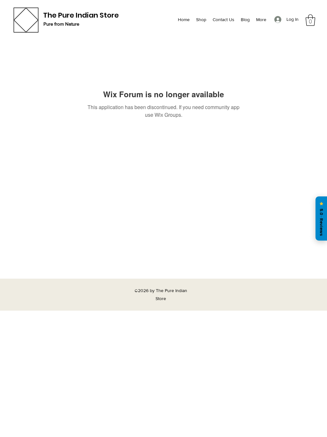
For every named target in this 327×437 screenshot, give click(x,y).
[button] (310, 20)
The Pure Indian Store (81, 15)
